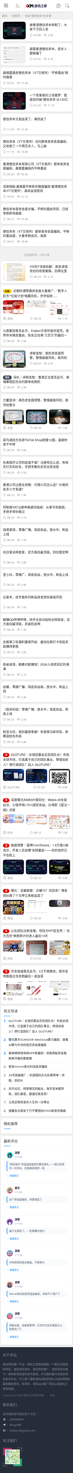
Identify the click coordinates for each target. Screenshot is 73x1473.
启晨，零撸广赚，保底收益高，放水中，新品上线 (35, 689)
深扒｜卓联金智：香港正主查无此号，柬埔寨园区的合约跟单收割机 (36, 379)
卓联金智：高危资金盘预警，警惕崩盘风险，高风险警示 (48, 357)
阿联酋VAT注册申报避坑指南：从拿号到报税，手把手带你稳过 (35, 509)
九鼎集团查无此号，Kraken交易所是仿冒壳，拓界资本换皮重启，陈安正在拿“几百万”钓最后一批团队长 (36, 335)
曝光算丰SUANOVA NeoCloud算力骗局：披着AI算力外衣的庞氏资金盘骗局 (38, 1042)
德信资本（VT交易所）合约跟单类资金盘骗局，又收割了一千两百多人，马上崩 (36, 143)
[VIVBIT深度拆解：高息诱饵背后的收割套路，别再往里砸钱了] (14, 273)
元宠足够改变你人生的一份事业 (29, 1102)
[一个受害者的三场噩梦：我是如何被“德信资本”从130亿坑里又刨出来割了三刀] (14, 102)
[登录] (58, 6)
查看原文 (14, 1175)
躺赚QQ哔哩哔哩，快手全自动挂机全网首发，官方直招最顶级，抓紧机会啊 (36, 621)
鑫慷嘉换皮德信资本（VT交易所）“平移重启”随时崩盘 (35, 74)
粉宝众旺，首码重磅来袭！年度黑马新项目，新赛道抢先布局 (35, 733)
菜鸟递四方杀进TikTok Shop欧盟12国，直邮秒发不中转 (35, 442)
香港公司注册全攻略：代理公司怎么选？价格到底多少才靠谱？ (35, 486)
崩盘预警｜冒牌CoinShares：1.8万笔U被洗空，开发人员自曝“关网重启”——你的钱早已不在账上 (35, 850)
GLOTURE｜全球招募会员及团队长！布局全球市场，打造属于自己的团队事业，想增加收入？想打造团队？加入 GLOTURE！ (36, 759)
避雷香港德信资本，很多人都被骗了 (48, 51)
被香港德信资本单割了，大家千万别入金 (48, 26)
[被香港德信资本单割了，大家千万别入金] (14, 31)
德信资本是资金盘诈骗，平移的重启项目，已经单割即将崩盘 (35, 211)
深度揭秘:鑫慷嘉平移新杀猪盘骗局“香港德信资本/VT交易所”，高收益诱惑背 (35, 188)
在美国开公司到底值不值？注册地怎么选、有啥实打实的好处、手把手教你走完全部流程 (35, 464)
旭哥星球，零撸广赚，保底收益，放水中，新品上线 (35, 531)
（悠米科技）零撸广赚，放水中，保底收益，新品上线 (35, 711)
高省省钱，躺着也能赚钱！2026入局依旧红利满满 (36, 666)
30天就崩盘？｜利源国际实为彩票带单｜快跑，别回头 (37, 1077)
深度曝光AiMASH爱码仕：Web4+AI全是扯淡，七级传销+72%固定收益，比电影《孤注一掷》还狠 (36, 804)
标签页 (16, 16)
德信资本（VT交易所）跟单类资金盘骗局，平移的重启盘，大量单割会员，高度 (36, 233)
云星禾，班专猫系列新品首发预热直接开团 (32, 597)
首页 (4, 16)
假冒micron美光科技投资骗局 (28, 1066)
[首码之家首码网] (36, 9)
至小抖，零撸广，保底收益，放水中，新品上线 (35, 574)
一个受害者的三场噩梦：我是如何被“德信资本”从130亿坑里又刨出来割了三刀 (49, 99)
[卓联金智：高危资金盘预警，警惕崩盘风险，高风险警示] (14, 360)
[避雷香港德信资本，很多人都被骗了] (14, 55)
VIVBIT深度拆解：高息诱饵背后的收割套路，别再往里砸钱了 (49, 271)
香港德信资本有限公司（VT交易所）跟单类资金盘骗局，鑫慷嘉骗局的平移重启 (36, 166)
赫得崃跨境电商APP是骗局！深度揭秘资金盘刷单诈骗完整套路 (38, 1055)
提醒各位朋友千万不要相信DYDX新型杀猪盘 (37, 1111)
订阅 (52, 1395)
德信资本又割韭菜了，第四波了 (25, 119)
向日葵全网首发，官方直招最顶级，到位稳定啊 (35, 552)
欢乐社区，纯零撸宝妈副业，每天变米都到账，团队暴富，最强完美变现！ (36, 1091)
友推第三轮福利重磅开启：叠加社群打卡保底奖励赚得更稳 (35, 644)
